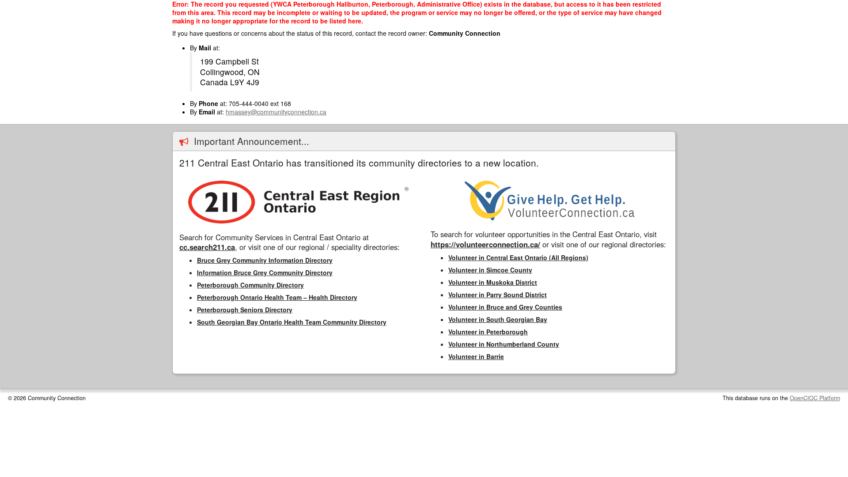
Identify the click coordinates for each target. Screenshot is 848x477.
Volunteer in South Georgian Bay (497, 319)
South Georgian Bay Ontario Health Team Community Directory (291, 322)
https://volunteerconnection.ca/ (485, 244)
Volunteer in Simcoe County (490, 269)
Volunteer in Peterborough (488, 331)
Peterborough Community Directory (250, 284)
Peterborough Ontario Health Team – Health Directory (277, 297)
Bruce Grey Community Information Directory (265, 260)
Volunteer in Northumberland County (503, 344)
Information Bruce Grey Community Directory (265, 272)
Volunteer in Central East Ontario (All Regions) (518, 257)
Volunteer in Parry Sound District (497, 294)
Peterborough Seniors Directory (244, 309)
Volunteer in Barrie (476, 356)
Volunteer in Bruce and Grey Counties (505, 307)
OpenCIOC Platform (815, 398)
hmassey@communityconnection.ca (276, 111)
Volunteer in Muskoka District (492, 282)
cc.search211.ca (207, 247)
